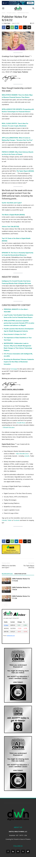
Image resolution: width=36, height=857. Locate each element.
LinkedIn (26, 456)
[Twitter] (28, 851)
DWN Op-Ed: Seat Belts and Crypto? (9, 566)
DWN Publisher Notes (23, 12)
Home (3, 12)
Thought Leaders (11, 12)
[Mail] (18, 851)
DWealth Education (8, 427)
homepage (14, 369)
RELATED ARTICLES (7, 573)
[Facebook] (8, 851)
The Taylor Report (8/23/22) (28, 566)
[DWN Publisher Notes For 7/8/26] (6, 589)
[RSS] (23, 851)
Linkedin (4, 520)
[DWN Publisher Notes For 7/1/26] (6, 598)
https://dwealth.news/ (22, 453)
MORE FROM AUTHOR (20, 573)
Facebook (16, 520)
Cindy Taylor (7, 23)
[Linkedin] (13, 851)
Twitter (10, 520)
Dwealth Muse (21, 422)
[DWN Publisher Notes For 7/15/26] (6, 581)
